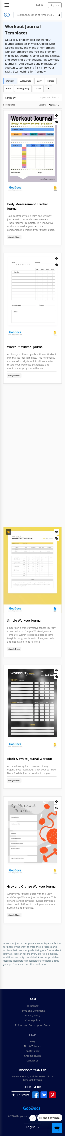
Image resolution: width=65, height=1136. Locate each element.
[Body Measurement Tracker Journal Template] (33, 153)
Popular (52, 104)
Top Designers (32, 1051)
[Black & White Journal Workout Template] (33, 708)
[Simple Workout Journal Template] (33, 570)
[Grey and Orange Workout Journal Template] (33, 838)
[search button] (59, 15)
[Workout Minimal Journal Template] (33, 296)
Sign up (54, 5)
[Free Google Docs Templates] (6, 15)
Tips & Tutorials (32, 1046)
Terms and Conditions (32, 1010)
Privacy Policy (32, 1015)
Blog (32, 1041)
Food (8, 88)
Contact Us (32, 1060)
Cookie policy (32, 1020)
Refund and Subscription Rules (32, 1025)
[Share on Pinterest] (56, 115)
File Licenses (33, 1005)
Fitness (51, 80)
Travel (38, 88)
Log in (39, 4)
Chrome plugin (32, 1055)
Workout (10, 80)
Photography (23, 88)
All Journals (25, 80)
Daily (39, 80)
